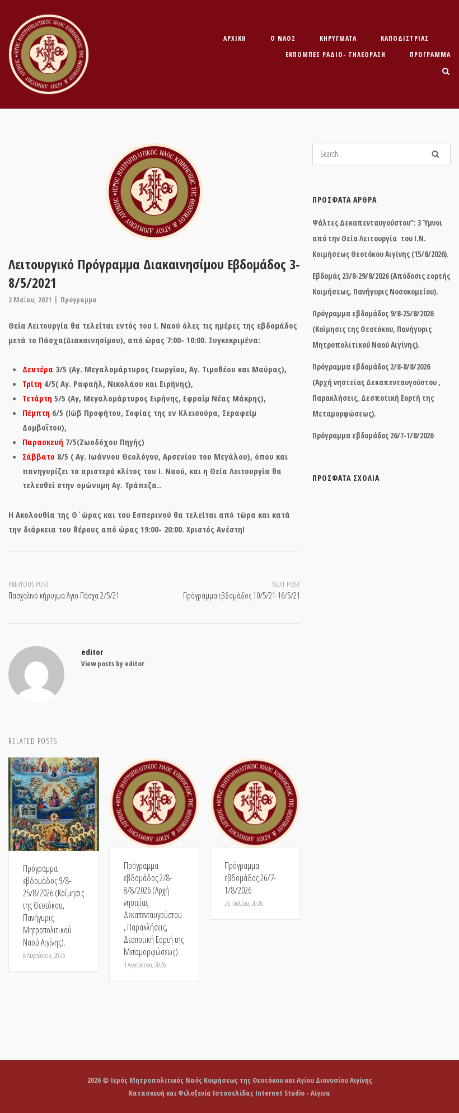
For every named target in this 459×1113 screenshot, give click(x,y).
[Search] (435, 154)
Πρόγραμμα (430, 54)
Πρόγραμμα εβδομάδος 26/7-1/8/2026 (372, 435)
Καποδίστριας (405, 38)
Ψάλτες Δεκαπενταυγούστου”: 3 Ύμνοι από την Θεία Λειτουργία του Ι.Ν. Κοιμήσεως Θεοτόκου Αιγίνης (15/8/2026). (380, 238)
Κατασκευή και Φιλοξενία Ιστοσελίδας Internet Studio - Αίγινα (229, 1093)
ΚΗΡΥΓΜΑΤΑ (338, 38)
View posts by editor (112, 663)
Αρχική (234, 38)
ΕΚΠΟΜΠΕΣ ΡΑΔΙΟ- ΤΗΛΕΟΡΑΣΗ (335, 54)
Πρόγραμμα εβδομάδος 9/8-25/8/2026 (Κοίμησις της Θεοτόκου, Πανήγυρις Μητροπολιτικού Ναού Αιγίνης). (372, 329)
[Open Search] (446, 72)
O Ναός (283, 38)
